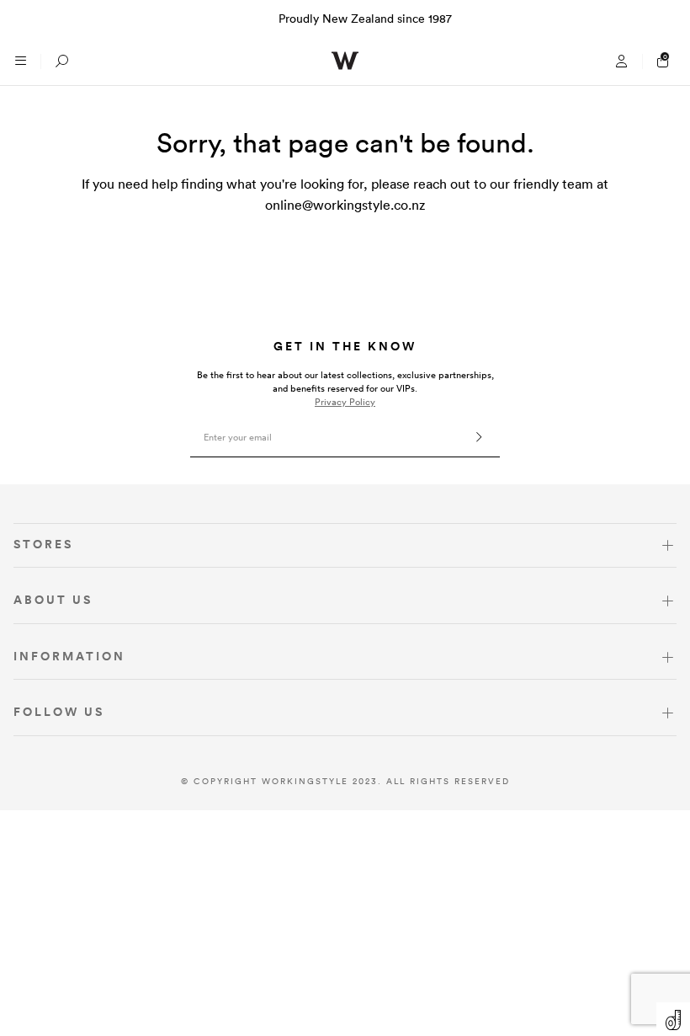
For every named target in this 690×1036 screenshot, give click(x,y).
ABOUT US (53, 599)
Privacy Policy (345, 402)
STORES (43, 544)
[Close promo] (668, 18)
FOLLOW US (58, 711)
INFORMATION (69, 656)
